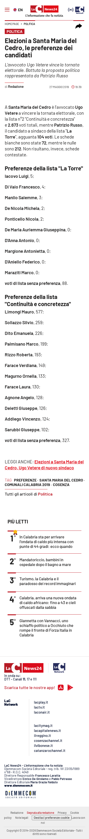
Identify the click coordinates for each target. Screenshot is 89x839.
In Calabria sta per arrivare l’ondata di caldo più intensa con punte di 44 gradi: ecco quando (46, 541)
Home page (12, 23)
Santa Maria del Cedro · (62, 480)
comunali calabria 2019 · (28, 484)
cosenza (61, 484)
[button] (78, 26)
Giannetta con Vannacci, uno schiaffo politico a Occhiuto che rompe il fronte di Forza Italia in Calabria (46, 627)
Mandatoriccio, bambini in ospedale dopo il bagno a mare (45, 562)
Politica (29, 23)
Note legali (21, 817)
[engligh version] (15, 9)
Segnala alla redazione (40, 812)
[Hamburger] (7, 9)
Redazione (16, 812)
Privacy (62, 812)
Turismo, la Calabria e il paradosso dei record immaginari (47, 581)
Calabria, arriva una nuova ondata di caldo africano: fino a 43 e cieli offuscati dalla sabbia (47, 602)
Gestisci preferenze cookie (52, 817)
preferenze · (26, 480)
